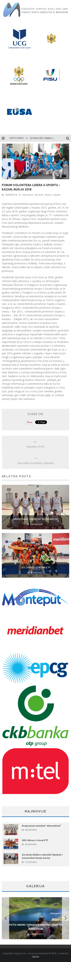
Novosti (39, 195)
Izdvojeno (27, 195)
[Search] (68, 138)
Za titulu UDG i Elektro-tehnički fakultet (50, 138)
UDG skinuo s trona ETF (35, 567)
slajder (57, 195)
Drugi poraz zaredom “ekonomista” (35, 519)
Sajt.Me (35, 956)
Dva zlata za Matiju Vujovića (35, 463)
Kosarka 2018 (35, 446)
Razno (48, 195)
